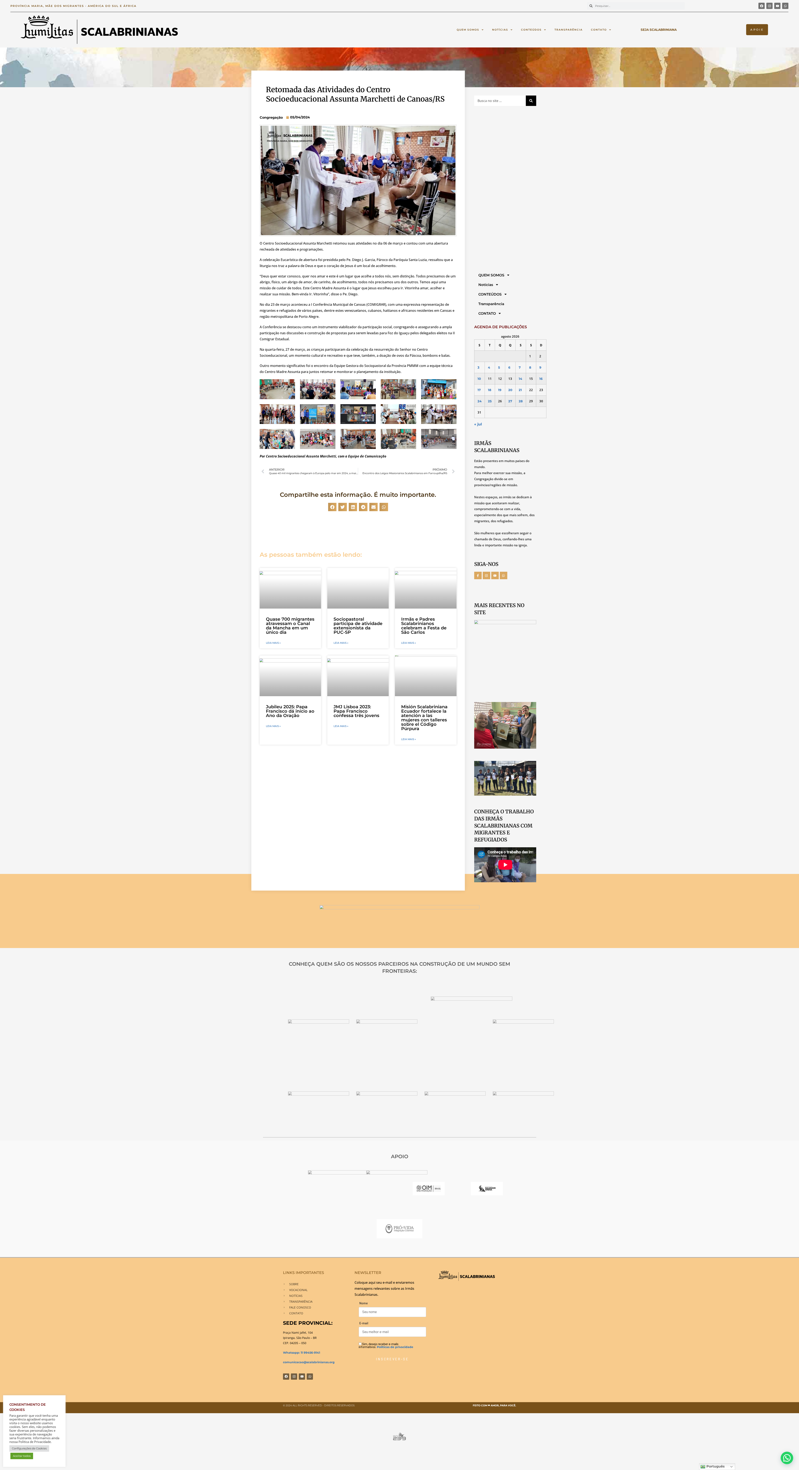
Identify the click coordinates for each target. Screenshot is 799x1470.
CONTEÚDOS (531, 29)
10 (479, 379)
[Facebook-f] (478, 575)
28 (521, 401)
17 (479, 390)
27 (510, 401)
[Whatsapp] (785, 6)
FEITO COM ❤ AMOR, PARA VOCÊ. (494, 1405)
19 (499, 390)
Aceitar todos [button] (22, 1456)
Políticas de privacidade (395, 1347)
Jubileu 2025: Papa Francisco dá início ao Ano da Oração (290, 711)
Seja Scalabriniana (659, 30)
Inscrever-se (392, 1359)
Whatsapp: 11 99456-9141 (301, 1352)
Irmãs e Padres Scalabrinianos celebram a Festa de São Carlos (424, 625)
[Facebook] (761, 6)
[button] (332, 507)
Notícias (500, 29)
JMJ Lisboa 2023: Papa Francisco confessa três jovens (356, 711)
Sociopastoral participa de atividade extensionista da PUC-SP (358, 625)
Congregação (271, 117)
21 (520, 390)
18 (489, 390)
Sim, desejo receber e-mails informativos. (386, 1345)
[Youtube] (777, 6)
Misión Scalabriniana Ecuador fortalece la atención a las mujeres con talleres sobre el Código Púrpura (424, 717)
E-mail (363, 1323)
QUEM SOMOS (468, 29)
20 (510, 390)
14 (520, 379)
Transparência (569, 29)
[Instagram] (769, 6)
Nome (363, 1303)
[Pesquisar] (531, 101)
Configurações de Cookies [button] (29, 1448)
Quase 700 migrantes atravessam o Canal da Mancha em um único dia (290, 625)
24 (479, 401)
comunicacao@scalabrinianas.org (309, 1362)
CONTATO (599, 29)
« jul (478, 424)
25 (490, 401)
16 (541, 379)
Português (715, 1466)
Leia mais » (273, 643)
